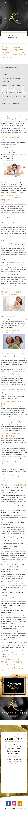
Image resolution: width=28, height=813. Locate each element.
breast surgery (14, 621)
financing (24, 426)
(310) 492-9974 (16, 753)
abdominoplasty (5, 245)
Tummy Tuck (5, 240)
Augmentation (9, 287)
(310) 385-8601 (16, 751)
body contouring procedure (12, 220)
